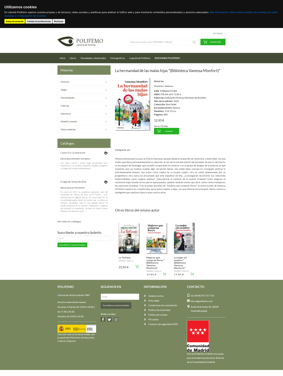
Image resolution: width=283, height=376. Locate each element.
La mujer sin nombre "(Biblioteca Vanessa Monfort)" (180, 262)
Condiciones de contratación (162, 305)
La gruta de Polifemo (139, 58)
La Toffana (125, 257)
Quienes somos (156, 295)
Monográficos (117, 58)
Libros (73, 58)
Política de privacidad (159, 310)
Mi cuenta (153, 319)
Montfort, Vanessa (163, 86)
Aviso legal (153, 300)
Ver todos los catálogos (69, 221)
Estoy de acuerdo (14, 21)
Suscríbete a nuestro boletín (72, 245)
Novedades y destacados (93, 58)
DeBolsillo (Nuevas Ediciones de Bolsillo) (185, 97)
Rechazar (59, 21)
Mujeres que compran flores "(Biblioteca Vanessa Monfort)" (155, 262)
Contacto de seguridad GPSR (163, 324)
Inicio (64, 57)
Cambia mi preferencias (39, 21)
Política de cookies (157, 314)
